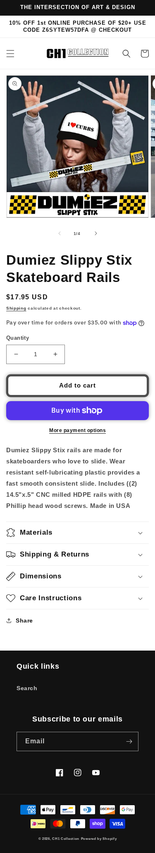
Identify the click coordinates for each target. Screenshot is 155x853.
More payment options (77, 430)
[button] (10, 54)
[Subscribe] (129, 741)
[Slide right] (96, 233)
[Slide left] (59, 233)
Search (27, 688)
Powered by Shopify (99, 839)
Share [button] (24, 620)
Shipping (16, 308)
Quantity (17, 338)
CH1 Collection (65, 839)
